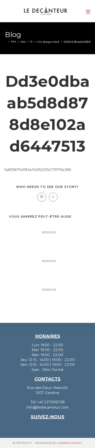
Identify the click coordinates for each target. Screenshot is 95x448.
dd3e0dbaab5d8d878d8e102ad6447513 (47, 226)
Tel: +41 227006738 (47, 402)
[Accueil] (6, 41)
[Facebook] (54, 426)
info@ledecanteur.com (47, 407)
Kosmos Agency (70, 442)
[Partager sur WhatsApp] (53, 197)
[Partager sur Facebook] (41, 197)
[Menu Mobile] (88, 11)
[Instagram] (41, 426)
